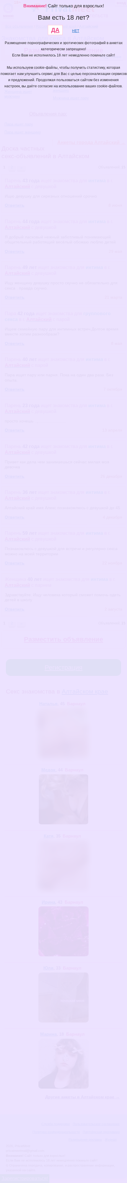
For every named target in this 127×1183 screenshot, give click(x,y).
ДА (55, 30)
